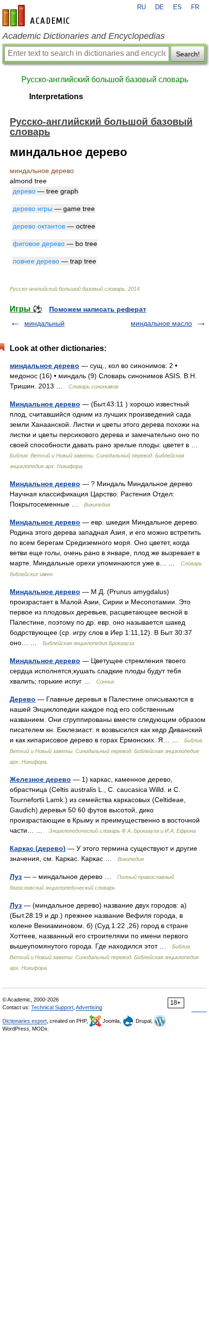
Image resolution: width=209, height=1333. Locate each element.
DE (159, 7)
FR (195, 7)
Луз (16, 876)
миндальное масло (161, 323)
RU (141, 7)
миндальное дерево (44, 365)
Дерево (22, 699)
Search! (188, 54)
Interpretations (56, 96)
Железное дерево (40, 779)
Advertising (89, 1007)
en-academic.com (37, 15)
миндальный (44, 323)
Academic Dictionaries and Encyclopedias (83, 36)
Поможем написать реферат (97, 309)
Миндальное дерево (45, 404)
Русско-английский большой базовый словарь (104, 79)
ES (177, 7)
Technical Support (52, 1007)
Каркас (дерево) (38, 848)
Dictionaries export (24, 1021)
